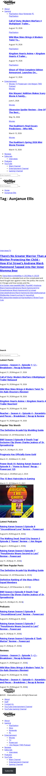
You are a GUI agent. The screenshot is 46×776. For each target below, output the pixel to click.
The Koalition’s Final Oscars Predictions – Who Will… (23, 127)
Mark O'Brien (33, 297)
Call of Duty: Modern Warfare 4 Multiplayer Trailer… (25, 22)
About (7, 9)
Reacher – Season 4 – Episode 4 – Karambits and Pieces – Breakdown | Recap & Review (23, 414)
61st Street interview (8, 285)
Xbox (11, 728)
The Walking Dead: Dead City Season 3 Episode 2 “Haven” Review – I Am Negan (21, 540)
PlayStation (13, 16)
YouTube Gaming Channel (15, 709)
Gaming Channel (16, 171)
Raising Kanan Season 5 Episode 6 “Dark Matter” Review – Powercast (21, 640)
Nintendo (13, 730)
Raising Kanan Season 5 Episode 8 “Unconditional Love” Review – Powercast (22, 528)
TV (10, 250)
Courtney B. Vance (22, 295)
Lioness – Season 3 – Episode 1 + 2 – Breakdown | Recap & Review (18, 366)
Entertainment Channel (18, 168)
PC (10, 733)
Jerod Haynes (21, 297)
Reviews (7, 154)
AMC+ (31, 285)
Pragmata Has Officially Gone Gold (18, 454)
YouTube (8, 163)
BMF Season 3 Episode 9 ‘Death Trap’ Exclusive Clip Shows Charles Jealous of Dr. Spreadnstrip (22, 442)
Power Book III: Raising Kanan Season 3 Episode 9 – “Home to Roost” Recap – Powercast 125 (20, 466)
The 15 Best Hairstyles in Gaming (17, 478)
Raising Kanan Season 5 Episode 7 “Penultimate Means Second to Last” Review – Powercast (19, 553)
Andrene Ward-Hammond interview (22, 292)
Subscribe (9, 771)
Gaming (7, 11)
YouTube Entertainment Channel (18, 706)
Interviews (13, 159)
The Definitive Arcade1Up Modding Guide (22, 430)
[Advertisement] (23, 226)
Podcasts (8, 161)
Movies (12, 88)
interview (12, 297)
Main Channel (15, 166)
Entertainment (10, 81)
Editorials (8, 156)
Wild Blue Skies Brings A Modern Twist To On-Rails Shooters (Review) (21, 390)
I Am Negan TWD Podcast (19, 745)
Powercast (13, 742)
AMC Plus (25, 285)
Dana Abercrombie (10, 275)
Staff (6, 702)
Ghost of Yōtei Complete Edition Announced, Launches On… (26, 71)
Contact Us (9, 704)
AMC (19, 285)
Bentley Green (9, 295)
